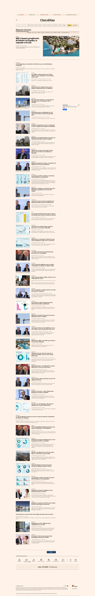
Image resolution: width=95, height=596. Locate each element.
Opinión (60, 25)
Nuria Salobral (40, 280)
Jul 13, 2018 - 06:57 (48, 204)
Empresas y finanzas (31, 25)
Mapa (46, 593)
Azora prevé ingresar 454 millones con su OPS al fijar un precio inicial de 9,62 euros (43, 328)
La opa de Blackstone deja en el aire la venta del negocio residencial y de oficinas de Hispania (35, 417)
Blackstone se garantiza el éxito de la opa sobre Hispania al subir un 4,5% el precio (43, 240)
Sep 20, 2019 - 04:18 (22, 45)
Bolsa (33, 32)
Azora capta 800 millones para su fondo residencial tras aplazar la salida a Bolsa (42, 265)
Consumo (59, 32)
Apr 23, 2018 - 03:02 (50, 357)
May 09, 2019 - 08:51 (21, 67)
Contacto (17, 593)
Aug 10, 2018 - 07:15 (41, 166)
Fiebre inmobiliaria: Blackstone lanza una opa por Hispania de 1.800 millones (43, 427)
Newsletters (50, 593)
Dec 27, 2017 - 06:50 (38, 506)
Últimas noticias (55, 25)
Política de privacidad (37, 593)
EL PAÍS (63, 25)
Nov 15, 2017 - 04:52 (38, 526)
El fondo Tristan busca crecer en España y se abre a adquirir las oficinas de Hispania (43, 126)
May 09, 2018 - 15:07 (48, 293)
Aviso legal (20, 593)
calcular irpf (19, 561)
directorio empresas (56, 561)
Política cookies (24, 593)
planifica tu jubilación (41, 561)
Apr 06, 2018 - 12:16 (41, 394)
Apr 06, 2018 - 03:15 (41, 407)
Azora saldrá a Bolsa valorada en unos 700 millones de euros (43, 379)
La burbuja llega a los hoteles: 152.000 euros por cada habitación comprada (34, 65)
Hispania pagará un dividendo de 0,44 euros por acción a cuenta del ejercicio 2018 (42, 114)
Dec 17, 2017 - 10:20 (24, 516)
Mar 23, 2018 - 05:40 (41, 455)
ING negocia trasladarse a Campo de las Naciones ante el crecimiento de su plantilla (42, 101)
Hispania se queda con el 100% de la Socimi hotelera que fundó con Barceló (43, 504)
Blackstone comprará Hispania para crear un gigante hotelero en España (43, 440)
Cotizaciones (44, 25)
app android (75, 561)
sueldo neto (34, 561)
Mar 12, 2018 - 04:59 (41, 468)
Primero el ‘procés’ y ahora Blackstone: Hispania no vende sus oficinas (42, 392)
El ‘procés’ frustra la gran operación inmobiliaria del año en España (41, 537)
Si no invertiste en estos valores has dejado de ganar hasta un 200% (34, 514)
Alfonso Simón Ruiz (34, 90)
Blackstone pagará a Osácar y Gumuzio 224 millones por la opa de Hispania (43, 164)
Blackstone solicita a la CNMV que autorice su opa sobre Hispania (43, 341)
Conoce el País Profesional (47, 567)
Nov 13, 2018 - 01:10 (41, 141)
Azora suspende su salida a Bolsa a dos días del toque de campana (43, 290)
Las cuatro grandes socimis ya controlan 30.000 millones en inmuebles (42, 176)
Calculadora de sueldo (65, 32)
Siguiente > (51, 552)
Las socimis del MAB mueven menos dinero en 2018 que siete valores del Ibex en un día (43, 214)
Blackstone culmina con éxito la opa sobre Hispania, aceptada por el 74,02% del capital (43, 190)
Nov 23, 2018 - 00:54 (41, 128)
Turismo (32, 501)
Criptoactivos (47, 32)
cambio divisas (49, 561)
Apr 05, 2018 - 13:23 (38, 430)
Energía (39, 32)
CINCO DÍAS (17, 45)
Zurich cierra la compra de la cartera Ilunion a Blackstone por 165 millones (42, 88)
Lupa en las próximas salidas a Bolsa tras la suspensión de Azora (43, 278)
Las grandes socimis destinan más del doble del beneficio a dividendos (42, 303)
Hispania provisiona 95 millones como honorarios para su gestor (42, 491)
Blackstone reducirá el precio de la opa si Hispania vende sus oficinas (43, 316)
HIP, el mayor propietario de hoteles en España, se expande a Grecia (27, 40)
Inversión (55, 32)
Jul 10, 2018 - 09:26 (41, 217)
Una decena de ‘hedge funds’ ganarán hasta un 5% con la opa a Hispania (42, 227)
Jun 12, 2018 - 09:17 (40, 255)
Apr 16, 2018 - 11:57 (43, 369)
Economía (40, 25)
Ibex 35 (19, 14)
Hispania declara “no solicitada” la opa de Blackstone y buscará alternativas (43, 366)
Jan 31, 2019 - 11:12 (41, 90)
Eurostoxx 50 (56, 14)
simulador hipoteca (26, 561)
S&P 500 (30, 14)
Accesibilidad (43, 593)
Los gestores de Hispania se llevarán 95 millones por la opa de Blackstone (42, 404)
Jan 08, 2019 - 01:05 (41, 104)
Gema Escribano (18, 516)
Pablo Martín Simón (46, 280)
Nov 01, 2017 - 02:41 (41, 539)
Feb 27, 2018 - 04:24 (41, 493)
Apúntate (64, 109)
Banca (52, 32)
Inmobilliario (33, 250)
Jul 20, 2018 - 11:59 (38, 193)
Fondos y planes (49, 25)
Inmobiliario (18, 62)
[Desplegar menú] (16, 20)
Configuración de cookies (30, 593)
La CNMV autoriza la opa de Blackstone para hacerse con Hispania (42, 252)
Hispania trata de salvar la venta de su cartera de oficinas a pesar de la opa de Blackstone (42, 354)
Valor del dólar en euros (69, 14)
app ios (71, 561)
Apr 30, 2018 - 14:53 (41, 318)
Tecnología (42, 32)
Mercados (36, 25)
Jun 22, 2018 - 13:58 (41, 242)
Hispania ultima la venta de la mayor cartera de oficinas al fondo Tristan (41, 465)
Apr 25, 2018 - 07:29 (48, 331)
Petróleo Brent (42, 14)
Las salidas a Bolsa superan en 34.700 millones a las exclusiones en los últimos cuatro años (42, 76)
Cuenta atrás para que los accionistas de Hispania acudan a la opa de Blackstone (42, 202)
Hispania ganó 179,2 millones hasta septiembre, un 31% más (41, 524)
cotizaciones (63, 561)
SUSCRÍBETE (69, 25)
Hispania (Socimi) (23, 30)
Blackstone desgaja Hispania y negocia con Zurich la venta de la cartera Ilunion (43, 138)
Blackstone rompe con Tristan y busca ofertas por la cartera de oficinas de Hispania (42, 152)
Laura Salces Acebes (34, 204)
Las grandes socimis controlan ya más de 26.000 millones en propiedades (42, 478)
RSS (47, 593)
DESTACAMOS (29, 32)
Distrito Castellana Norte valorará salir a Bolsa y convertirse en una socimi (42, 453)
